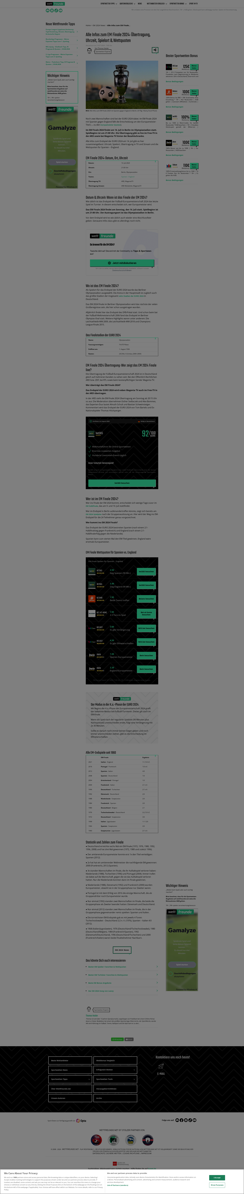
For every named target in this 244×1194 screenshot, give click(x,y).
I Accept (217, 1177)
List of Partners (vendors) (117, 1185)
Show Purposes (217, 1185)
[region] (122, 1181)
